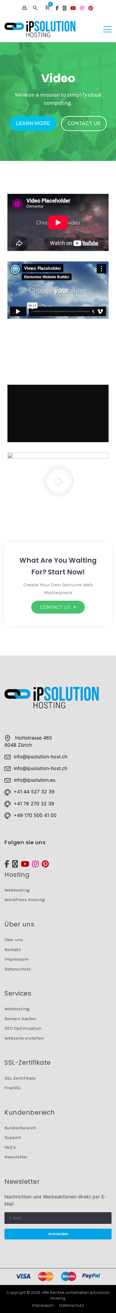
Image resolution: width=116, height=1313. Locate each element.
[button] (47, 8)
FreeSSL (12, 1087)
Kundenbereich (20, 1128)
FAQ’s (10, 1147)
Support (12, 1137)
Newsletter (15, 1157)
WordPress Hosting (24, 899)
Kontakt (12, 949)
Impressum (16, 959)
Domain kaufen (20, 1018)
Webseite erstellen (24, 1038)
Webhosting (17, 890)
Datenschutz (17, 969)
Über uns (13, 939)
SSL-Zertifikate (20, 1078)
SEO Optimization (22, 1028)
